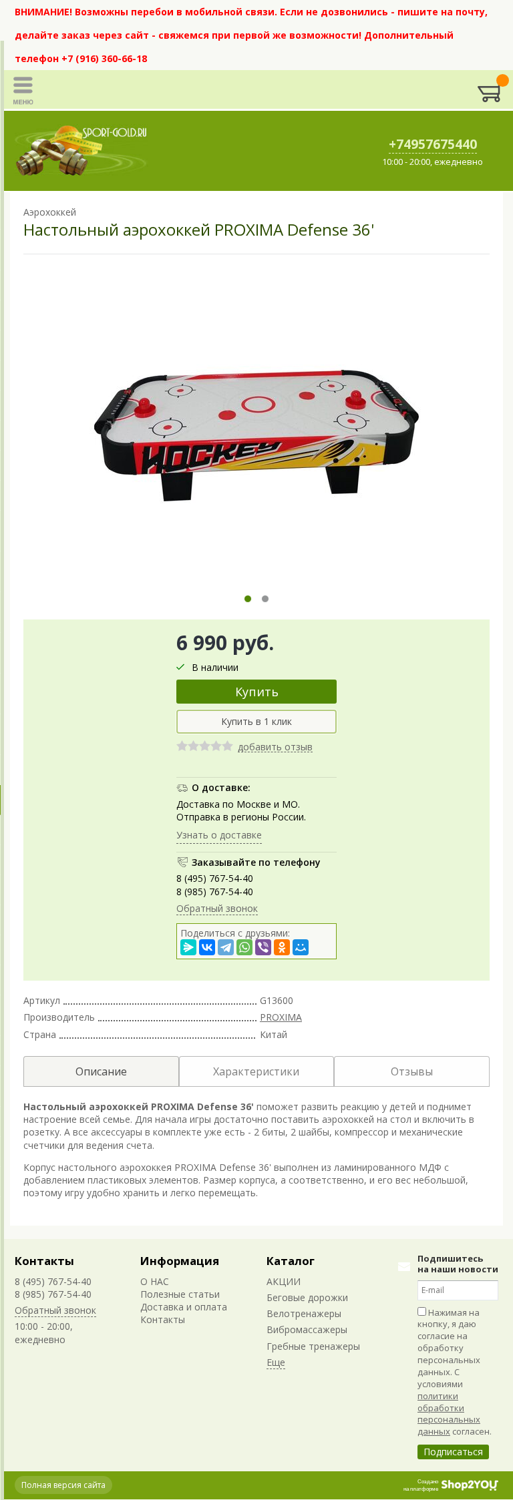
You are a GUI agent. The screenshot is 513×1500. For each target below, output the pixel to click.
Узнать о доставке (219, 834)
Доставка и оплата (183, 1306)
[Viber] (263, 947)
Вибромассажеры (307, 1329)
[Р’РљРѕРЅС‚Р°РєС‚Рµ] (207, 947)
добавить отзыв (275, 747)
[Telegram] (226, 947)
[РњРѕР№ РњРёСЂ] (301, 947)
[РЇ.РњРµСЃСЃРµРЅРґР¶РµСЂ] (188, 947)
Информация (179, 1260)
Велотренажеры (304, 1313)
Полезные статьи (180, 1294)
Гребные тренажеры (313, 1346)
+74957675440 (433, 144)
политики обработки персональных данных (448, 1414)
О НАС (154, 1281)
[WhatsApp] (244, 947)
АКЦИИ (284, 1281)
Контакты (44, 1260)
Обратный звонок (217, 908)
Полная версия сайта (63, 1485)
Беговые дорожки (307, 1297)
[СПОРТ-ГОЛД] (81, 151)
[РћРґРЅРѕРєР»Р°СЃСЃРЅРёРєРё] (282, 947)
